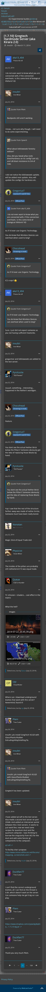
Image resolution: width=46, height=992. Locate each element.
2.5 (18, 21)
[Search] (29, 3)
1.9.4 (26, 24)
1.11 (36, 24)
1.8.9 (20, 24)
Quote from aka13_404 (20, 208)
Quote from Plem (18, 109)
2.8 (31, 21)
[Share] (40, 50)
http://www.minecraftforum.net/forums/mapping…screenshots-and (22, 853)
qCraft (8, 845)
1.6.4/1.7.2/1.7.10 (9, 24)
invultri (23, 861)
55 (23, 965)
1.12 (42, 24)
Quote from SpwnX (19, 140)
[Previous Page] (10, 965)
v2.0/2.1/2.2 (6, 21)
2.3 (14, 21)
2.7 (27, 21)
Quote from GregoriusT (21, 266)
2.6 (22, 21)
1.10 (31, 24)
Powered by (23, 988)
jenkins (33, 19)
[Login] (36, 3)
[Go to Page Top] (42, 988)
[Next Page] (36, 965)
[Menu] (42, 3)
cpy (22, 708)
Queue (23, 671)
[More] (39, 68)
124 (31, 965)
